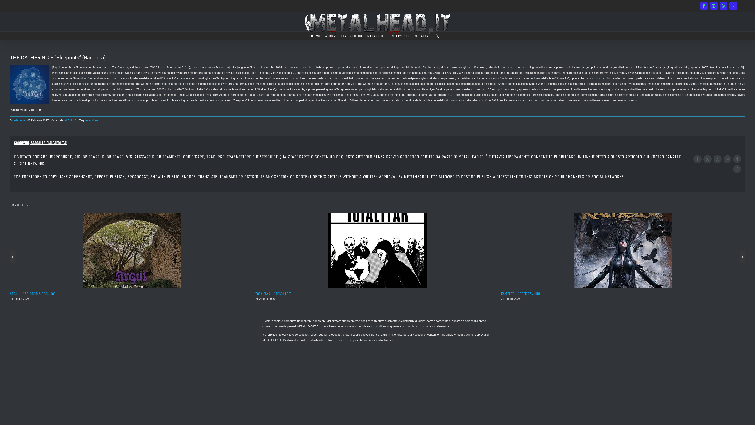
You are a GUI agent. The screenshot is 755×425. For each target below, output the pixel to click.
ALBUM (69, 120)
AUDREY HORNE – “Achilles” (522, 293)
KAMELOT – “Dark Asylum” (275, 293)
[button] (437, 36)
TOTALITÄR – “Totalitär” (28, 293)
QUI (187, 67)
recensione (91, 120)
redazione (19, 120)
